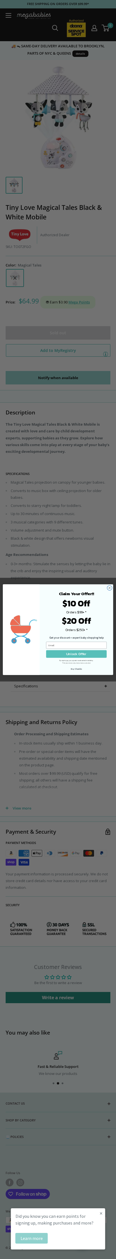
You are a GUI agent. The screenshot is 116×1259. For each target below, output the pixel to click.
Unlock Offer (76, 654)
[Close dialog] (109, 587)
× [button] (101, 1213)
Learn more (32, 1238)
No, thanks (76, 668)
